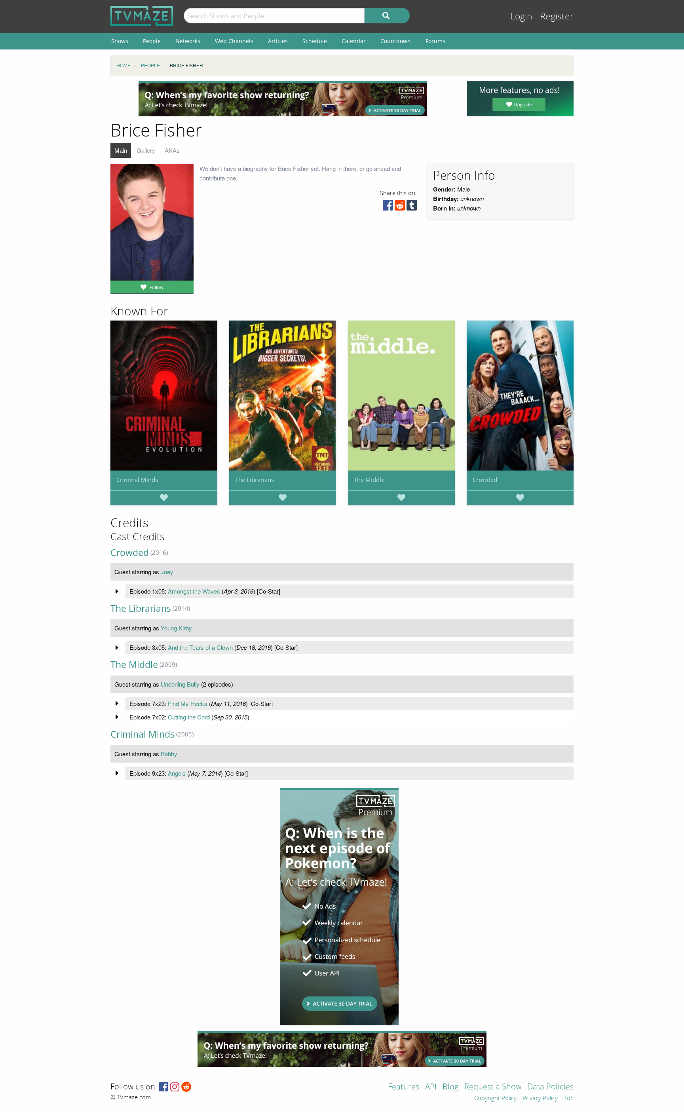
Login (521, 16)
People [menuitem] (152, 41)
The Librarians (254, 480)
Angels (177, 773)
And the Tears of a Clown (200, 647)
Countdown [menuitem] (395, 41)
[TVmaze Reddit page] (186, 1087)
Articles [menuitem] (278, 41)
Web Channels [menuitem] (234, 41)
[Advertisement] (283, 98)
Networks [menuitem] (187, 41)
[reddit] (400, 207)
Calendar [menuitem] (354, 41)
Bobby (169, 754)
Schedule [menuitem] (314, 41)
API (431, 1087)
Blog (450, 1087)
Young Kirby (176, 628)
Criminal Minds (137, 480)
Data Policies (550, 1087)
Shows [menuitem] (119, 41)
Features (403, 1087)
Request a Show (492, 1087)
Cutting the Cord (189, 717)
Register (557, 16)
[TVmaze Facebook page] (163, 1087)
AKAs (172, 150)
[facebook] (388, 207)
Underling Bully (180, 684)
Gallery (146, 150)
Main (120, 150)
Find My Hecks (187, 703)
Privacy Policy (540, 1098)
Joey (167, 571)
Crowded (485, 480)
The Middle (369, 480)
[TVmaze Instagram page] (174, 1087)
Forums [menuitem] (435, 41)
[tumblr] (412, 207)
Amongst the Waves (194, 591)
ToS (569, 1098)
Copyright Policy (495, 1098)
